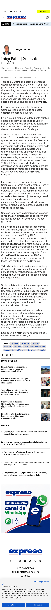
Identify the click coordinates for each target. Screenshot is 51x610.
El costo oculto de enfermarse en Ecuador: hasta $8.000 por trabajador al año (15, 416)
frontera (17, 346)
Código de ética (25, 568)
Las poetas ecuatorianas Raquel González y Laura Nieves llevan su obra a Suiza (15, 380)
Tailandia (14, 343)
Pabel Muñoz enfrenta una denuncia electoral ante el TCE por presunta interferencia (25, 453)
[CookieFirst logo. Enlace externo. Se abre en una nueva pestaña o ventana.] (3, 584)
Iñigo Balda (22, 49)
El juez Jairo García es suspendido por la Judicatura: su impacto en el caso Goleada (25, 443)
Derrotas (31, 350)
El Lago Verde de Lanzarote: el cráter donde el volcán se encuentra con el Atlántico (14, 369)
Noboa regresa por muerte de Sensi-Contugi (32, 24)
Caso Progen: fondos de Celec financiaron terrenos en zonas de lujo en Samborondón (25, 432)
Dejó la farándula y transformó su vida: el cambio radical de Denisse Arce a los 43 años (26, 463)
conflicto (7, 346)
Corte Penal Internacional (34, 346)
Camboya (25, 343)
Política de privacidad (41, 582)
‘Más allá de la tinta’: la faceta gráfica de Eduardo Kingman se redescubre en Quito (14, 392)
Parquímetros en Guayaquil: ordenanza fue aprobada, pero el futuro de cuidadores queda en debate (25, 473)
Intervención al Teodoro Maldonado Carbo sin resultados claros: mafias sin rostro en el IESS (15, 404)
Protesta (41, 350)
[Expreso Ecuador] (25, 554)
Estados (35, 343)
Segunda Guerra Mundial (14, 350)
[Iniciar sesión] (47, 17)
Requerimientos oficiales (25, 572)
